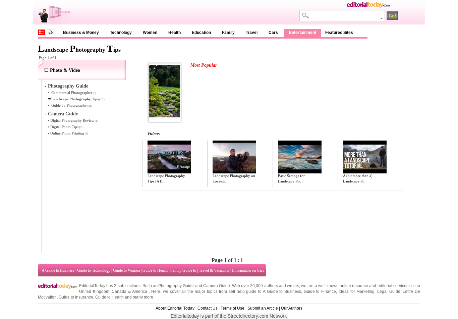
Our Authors (291, 308)
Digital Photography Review (72, 120)
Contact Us (207, 308)
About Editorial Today (175, 308)
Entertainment (302, 32)
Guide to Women (126, 270)
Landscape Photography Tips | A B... (166, 178)
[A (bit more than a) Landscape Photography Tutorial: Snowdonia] (365, 157)
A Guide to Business (58, 270)
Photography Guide (68, 86)
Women (150, 32)
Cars (273, 32)
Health (174, 32)
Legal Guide (388, 291)
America (139, 291)
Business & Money (81, 32)
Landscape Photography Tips (75, 99)
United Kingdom (94, 291)
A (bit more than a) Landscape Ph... (358, 178)
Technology (121, 32)
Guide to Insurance (76, 297)
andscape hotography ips (79, 49)
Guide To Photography (69, 105)
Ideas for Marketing (357, 291)
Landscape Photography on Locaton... (234, 178)
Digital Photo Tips (64, 127)
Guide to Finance (320, 291)
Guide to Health (155, 270)
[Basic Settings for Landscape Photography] (300, 157)
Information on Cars (248, 270)
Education (201, 32)
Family (228, 32)
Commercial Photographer (71, 93)
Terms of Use (232, 308)
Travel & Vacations (214, 270)
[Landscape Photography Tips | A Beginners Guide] (169, 157)
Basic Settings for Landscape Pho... (291, 178)
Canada (119, 291)
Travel (251, 32)
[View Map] (50, 32)
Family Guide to (183, 270)
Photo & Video (65, 70)
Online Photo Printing (67, 133)
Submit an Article (262, 308)
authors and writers (281, 285)
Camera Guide (63, 113)
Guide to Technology (93, 270)
